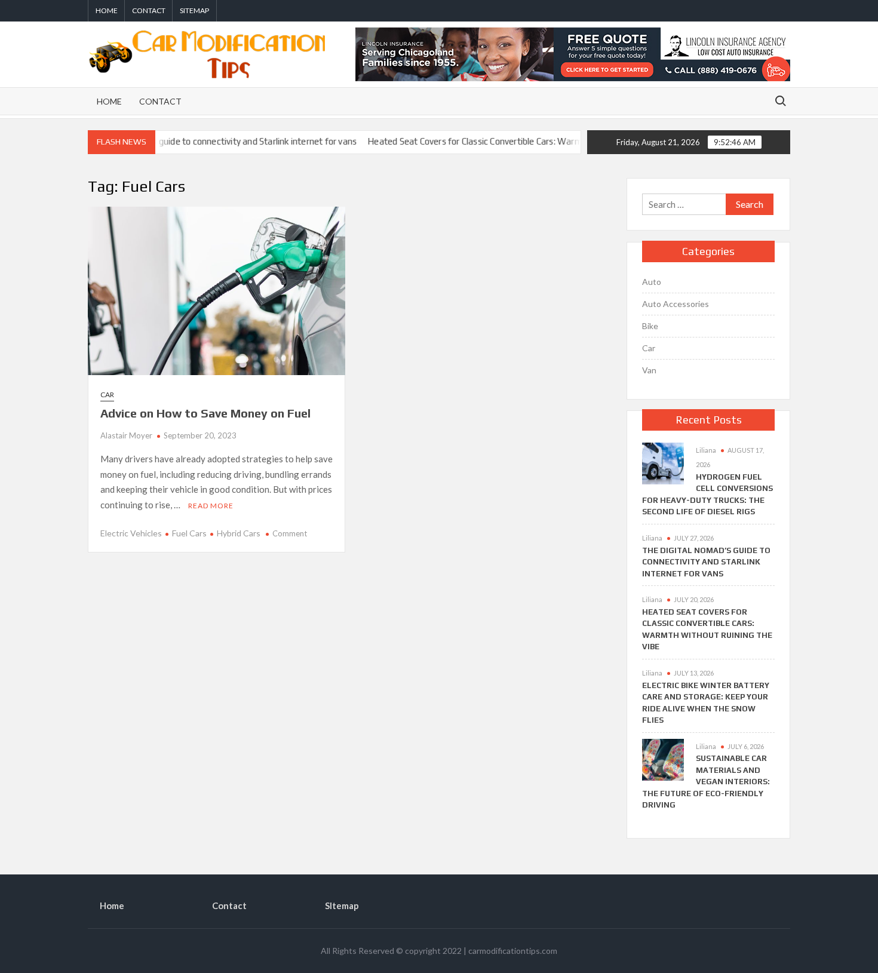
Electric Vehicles (131, 533)
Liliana (706, 450)
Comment (289, 533)
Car (107, 394)
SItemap (194, 10)
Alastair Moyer (126, 435)
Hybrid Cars (238, 533)
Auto (651, 282)
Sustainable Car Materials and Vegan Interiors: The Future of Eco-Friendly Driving (706, 781)
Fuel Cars (189, 533)
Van (649, 370)
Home (107, 10)
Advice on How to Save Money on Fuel (205, 413)
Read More (211, 505)
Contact (148, 10)
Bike (650, 326)
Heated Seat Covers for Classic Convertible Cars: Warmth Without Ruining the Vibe (507, 141)
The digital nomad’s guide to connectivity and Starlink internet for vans (195, 141)
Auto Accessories (675, 304)
